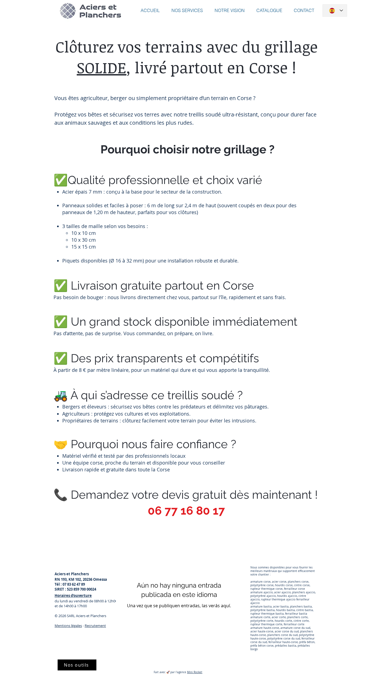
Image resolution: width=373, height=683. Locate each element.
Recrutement (95, 625)
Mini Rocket (194, 672)
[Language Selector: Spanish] (334, 10)
